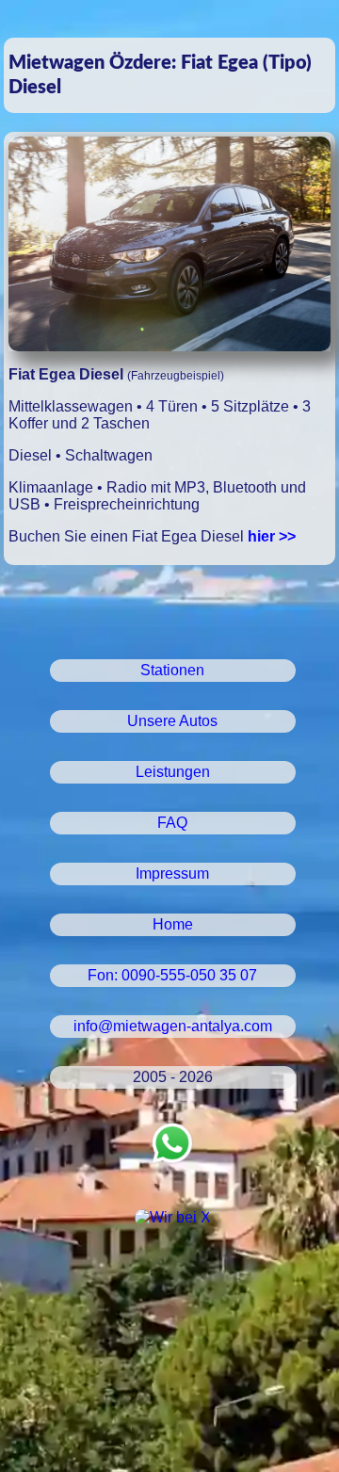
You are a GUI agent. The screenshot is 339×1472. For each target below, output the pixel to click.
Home (173, 924)
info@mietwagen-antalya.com (172, 1026)
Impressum (172, 873)
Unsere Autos (172, 721)
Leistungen (173, 772)
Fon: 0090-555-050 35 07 (172, 975)
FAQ (172, 823)
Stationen (172, 670)
